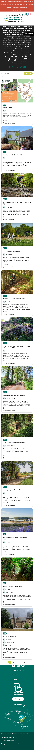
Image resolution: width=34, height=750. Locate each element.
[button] (25, 14)
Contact (15, 679)
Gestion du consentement (8, 740)
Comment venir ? (18, 670)
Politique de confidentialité (20, 734)
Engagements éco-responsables (10, 744)
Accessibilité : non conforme (9, 737)
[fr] (29, 14)
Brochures (15, 675)
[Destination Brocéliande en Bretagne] (11, 19)
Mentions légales (6, 734)
